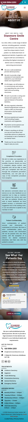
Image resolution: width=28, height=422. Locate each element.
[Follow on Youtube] (6, 361)
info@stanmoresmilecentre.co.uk (14, 352)
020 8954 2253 (9, 2)
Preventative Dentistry (11, 378)
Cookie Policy (8, 419)
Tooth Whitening (9, 376)
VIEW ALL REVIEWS (14, 313)
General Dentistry (10, 381)
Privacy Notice (19, 419)
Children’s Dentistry (10, 370)
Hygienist (7, 373)
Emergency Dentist (10, 383)
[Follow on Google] (25, 2)
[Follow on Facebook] (22, 2)
